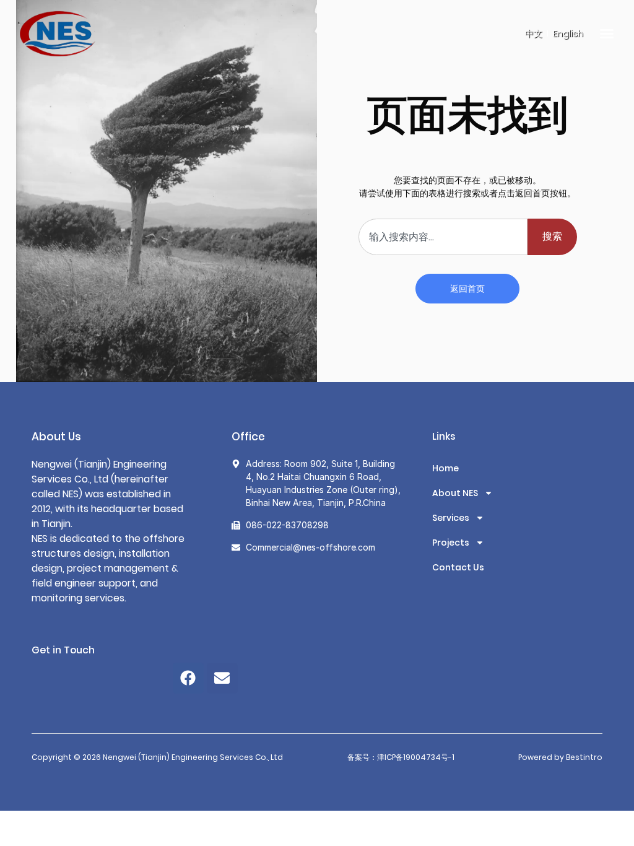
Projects (450, 542)
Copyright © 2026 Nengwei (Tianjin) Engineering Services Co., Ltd (157, 757)
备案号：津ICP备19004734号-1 (400, 757)
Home (445, 468)
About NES (455, 493)
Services (450, 518)
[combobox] (443, 237)
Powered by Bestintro (560, 757)
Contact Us (458, 567)
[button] (607, 33)
